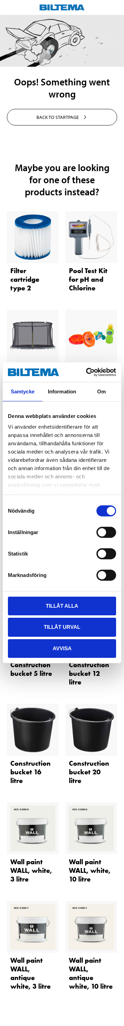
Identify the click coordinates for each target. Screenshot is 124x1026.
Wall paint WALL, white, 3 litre (31, 870)
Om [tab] (101, 391)
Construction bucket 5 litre (31, 669)
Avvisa (62, 648)
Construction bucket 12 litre (89, 673)
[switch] (106, 532)
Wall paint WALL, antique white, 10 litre (91, 973)
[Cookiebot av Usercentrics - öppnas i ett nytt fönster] (87, 372)
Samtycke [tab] (22, 391)
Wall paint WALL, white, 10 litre (90, 870)
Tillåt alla (62, 605)
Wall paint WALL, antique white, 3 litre (30, 973)
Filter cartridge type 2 (24, 279)
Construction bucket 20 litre (89, 772)
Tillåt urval (62, 627)
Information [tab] (62, 391)
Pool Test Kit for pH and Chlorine (88, 279)
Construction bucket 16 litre (30, 772)
